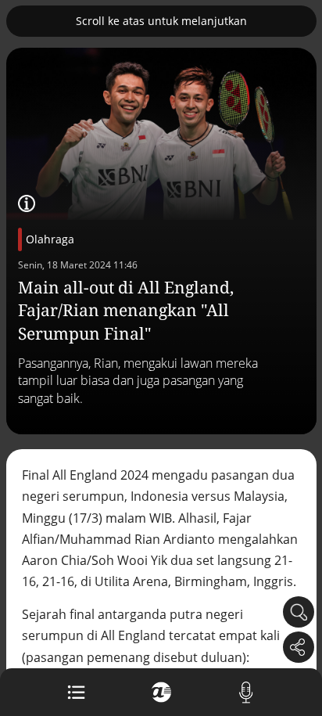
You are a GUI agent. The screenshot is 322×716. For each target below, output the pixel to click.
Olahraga (50, 239)
